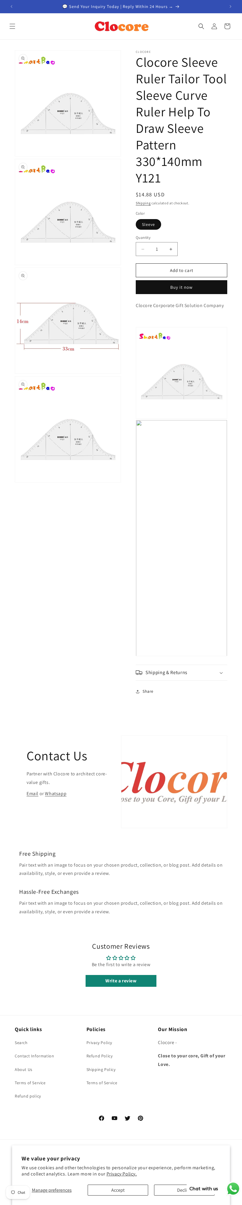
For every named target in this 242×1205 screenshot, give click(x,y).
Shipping (143, 203)
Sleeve (148, 224)
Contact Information (34, 1056)
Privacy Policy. (122, 1174)
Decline (184, 1190)
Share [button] (148, 691)
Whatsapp (55, 793)
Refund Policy (99, 1056)
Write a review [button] (120, 981)
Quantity (143, 237)
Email (32, 793)
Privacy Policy (99, 1042)
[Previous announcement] (11, 6)
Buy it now (181, 287)
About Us (23, 1069)
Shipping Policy (101, 1069)
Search (21, 1042)
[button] (12, 26)
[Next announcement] (230, 6)
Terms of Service (30, 1082)
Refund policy (28, 1096)
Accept (118, 1190)
